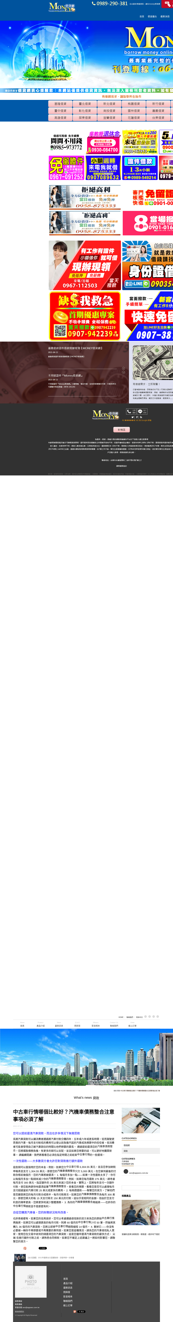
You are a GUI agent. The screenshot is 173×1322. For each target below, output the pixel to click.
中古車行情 (72, 1166)
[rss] (158, 1017)
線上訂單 (132, 1024)
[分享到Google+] (154, 1017)
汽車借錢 (125, 1161)
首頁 (22, 1024)
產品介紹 (41, 1024)
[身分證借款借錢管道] (141, 1216)
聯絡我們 (130, 1017)
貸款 (118, 1091)
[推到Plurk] (25, 1248)
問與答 (77, 1024)
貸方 (83, 1218)
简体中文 (139, 1017)
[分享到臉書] (150, 1017)
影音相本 (96, 1024)
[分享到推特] (146, 1017)
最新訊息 (59, 1024)
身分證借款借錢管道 (130, 1234)
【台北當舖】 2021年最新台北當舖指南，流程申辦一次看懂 (50, 1258)
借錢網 (127, 1145)
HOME (121, 1017)
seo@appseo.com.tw (138, 1173)
